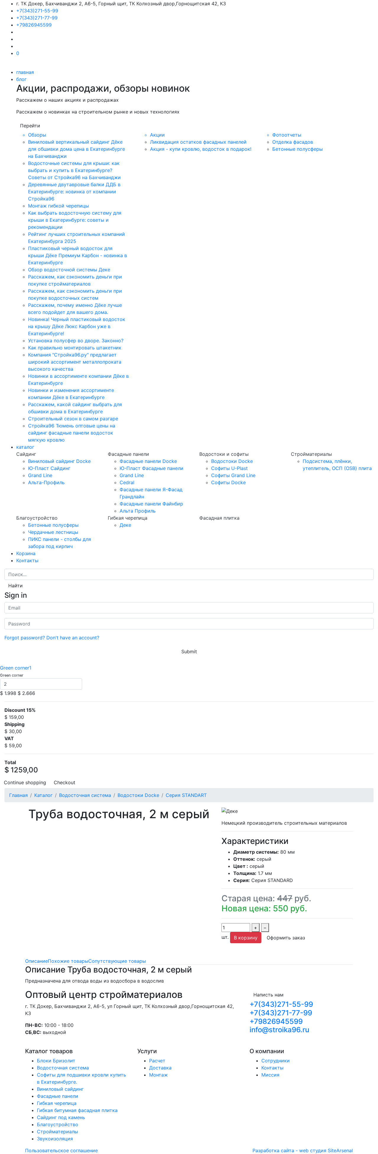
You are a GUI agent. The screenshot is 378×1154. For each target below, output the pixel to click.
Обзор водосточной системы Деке (69, 270)
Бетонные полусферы (297, 149)
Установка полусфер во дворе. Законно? (75, 340)
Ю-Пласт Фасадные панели (151, 468)
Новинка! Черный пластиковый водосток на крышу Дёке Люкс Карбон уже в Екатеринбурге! (76, 326)
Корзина (25, 553)
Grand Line (40, 475)
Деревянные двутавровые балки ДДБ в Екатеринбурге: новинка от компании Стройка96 (74, 191)
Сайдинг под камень (61, 1117)
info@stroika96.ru (279, 1029)
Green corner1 (15, 668)
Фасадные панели (57, 1096)
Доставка (160, 1068)
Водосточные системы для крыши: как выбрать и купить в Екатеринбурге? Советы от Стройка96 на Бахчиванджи (74, 170)
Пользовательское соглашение (61, 1150)
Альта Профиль (138, 511)
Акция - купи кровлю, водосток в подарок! (200, 149)
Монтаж (158, 1075)
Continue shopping (25, 782)
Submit (189, 651)
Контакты (27, 560)
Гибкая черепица (56, 1103)
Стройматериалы (57, 1131)
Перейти (30, 126)
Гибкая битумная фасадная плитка (77, 1110)
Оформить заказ (286, 938)
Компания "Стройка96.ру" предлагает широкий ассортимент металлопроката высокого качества (74, 362)
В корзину (246, 938)
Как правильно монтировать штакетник (74, 348)
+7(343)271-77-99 (37, 18)
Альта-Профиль (46, 482)
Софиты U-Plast (229, 468)
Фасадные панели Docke (148, 461)
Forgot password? (24, 638)
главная (25, 72)
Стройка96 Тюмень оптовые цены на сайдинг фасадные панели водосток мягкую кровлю (71, 433)
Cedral (127, 482)
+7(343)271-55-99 (37, 11)
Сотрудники (275, 1061)
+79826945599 (34, 25)
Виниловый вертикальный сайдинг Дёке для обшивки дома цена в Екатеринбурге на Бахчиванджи (76, 149)
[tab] (36, 961)
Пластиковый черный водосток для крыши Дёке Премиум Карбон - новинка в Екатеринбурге (77, 255)
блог (21, 79)
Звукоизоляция (55, 1139)
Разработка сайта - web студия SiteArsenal (302, 1150)
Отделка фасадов (292, 142)
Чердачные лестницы (53, 532)
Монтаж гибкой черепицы (58, 206)
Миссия (270, 1075)
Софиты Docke (228, 482)
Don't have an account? (72, 638)
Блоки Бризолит (56, 1061)
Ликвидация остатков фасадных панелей (198, 142)
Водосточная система (63, 1068)
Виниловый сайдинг (60, 1089)
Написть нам (268, 995)
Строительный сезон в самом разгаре (73, 419)
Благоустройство (57, 1124)
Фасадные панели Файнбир (151, 504)
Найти (15, 586)
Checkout (64, 782)
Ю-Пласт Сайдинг (49, 468)
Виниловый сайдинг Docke (59, 461)
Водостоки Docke (232, 461)
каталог (25, 447)
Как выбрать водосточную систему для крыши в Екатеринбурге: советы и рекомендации (74, 220)
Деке (125, 525)
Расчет (157, 1061)
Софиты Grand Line (233, 475)
